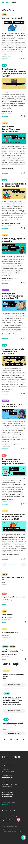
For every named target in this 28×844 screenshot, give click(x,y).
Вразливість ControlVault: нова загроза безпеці (11, 129)
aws (3, 582)
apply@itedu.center (7, 777)
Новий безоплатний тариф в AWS (13, 578)
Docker (11, 54)
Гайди (4, 65)
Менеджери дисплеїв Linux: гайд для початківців (13, 351)
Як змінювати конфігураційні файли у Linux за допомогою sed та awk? (14, 72)
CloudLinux (5, 223)
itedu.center (5, 804)
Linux (10, 111)
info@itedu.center (7, 765)
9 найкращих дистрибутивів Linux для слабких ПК (12, 295)
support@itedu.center (8, 771)
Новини (4, 123)
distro (10, 333)
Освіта (4, 629)
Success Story (13, 654)
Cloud (4, 600)
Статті (4, 455)
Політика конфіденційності (9, 826)
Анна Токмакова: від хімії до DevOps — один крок (13, 650)
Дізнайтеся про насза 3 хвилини (7, 820)
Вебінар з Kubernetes (10, 632)
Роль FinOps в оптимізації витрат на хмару (13, 724)
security (11, 168)
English (16, 554)
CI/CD (4, 617)
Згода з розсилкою (7, 829)
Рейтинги (5, 290)
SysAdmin (17, 444)
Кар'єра (4, 511)
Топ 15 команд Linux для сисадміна (12, 405)
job (15, 278)
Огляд (4, 14)
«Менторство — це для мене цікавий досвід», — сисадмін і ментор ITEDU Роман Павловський (12, 699)
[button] (25, 2)
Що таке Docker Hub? (12, 18)
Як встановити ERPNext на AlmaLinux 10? (14, 185)
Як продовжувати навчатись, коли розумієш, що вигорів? (13, 461)
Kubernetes (5, 635)
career (4, 278)
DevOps (4, 54)
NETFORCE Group (13, 831)
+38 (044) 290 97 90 (7, 792)
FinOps (11, 727)
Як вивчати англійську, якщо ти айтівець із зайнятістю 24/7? (13, 516)
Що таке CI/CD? (7, 614)
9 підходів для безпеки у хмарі (14, 597)
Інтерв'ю (5, 646)
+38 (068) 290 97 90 (7, 794)
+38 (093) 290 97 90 (7, 797)
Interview (18, 704)
